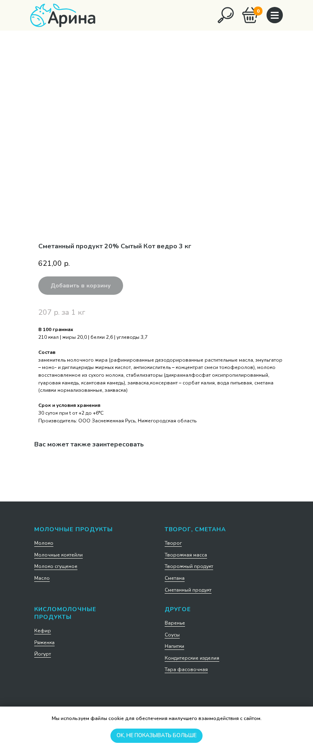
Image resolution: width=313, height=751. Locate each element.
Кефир (42, 630)
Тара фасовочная (186, 669)
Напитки (174, 646)
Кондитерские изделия (192, 658)
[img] (226, 15)
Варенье (175, 623)
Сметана (175, 578)
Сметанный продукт (188, 590)
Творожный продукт (189, 566)
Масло (42, 578)
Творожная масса (186, 555)
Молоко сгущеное (55, 566)
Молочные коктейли (58, 555)
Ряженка (44, 642)
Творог (173, 543)
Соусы (172, 635)
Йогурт (42, 654)
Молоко (43, 543)
